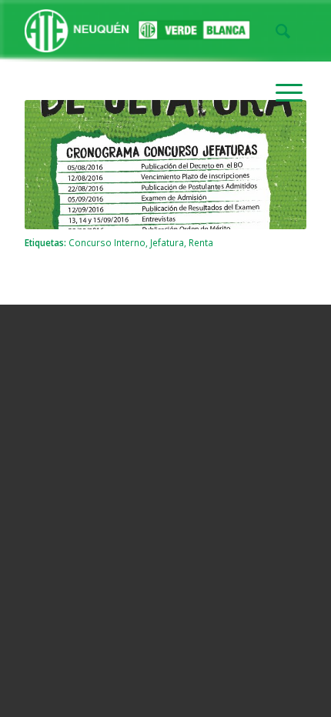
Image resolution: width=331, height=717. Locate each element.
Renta (201, 242)
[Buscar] (275, 31)
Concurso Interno (107, 242)
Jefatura (167, 242)
